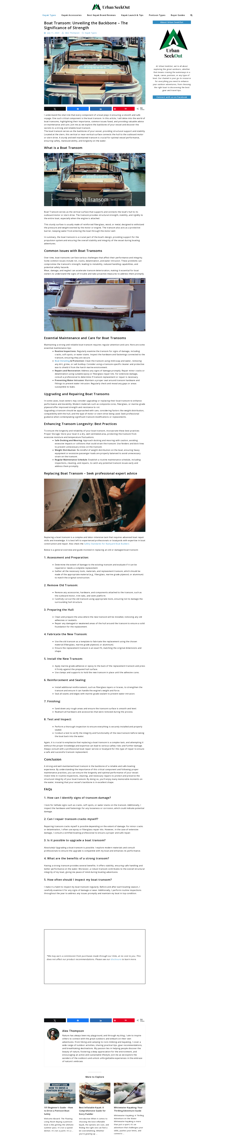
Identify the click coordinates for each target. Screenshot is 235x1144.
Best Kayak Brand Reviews (101, 15)
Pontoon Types (157, 15)
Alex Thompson (72, 33)
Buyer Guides (178, 15)
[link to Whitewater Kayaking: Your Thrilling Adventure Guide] (129, 1093)
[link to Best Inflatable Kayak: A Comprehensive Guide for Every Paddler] (95, 1093)
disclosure (116, 959)
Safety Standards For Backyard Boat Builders (106, 543)
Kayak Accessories (71, 15)
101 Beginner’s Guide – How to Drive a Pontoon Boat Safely (58, 1110)
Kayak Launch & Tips (132, 15)
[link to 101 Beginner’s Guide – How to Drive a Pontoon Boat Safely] (60, 1093)
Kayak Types (49, 15)
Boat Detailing (62, 361)
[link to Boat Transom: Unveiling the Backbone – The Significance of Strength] (94, 70)
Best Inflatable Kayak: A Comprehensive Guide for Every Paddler (92, 1110)
